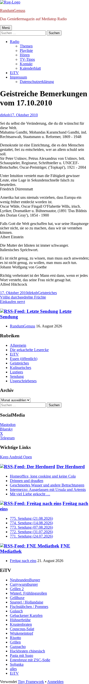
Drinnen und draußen (26, 481)
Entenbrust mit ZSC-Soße (30, 660)
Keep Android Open (16, 457)
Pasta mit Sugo (21, 655)
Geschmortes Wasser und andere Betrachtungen (47, 485)
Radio (14, 42)
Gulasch (16, 611)
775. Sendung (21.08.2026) (31, 518)
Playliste (26, 50)
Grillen (15, 642)
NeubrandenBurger (25, 580)
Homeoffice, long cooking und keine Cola (43, 476)
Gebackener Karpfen (26, 615)
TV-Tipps (27, 59)
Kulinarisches (20, 367)
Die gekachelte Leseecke (29, 350)
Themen (26, 46)
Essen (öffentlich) (23, 359)
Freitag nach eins (23, 561)
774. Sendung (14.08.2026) (31, 523)
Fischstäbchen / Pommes (29, 606)
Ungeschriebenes (23, 381)
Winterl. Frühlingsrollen (28, 593)
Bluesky (6, 429)
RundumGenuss (12, 10)
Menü (6, 28)
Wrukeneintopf (21, 633)
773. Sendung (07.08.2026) (31, 527)
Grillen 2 (17, 589)
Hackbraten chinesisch (27, 651)
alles (13, 669)
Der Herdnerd (70, 466)
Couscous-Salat (22, 629)
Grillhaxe (17, 598)
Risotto (15, 638)
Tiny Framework (31, 682)
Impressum (18, 77)
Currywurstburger (24, 584)
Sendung (17, 376)
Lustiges (16, 372)
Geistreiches (47, 293)
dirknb (5, 115)
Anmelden (55, 682)
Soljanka (16, 664)
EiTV (14, 73)
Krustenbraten (21, 624)
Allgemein (18, 345)
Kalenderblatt (30, 68)
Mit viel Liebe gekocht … (30, 494)
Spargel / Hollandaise (26, 602)
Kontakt (26, 64)
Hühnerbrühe (20, 620)
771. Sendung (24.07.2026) (31, 536)
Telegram (7, 438)
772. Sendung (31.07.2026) (31, 532)
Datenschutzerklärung (37, 82)
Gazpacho (18, 646)
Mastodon (8, 424)
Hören (25, 55)
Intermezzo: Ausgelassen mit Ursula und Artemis (48, 489)
